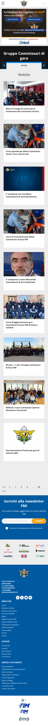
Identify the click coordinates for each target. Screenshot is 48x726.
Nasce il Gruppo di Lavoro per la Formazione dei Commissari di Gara (22, 110)
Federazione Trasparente (10, 625)
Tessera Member (7, 667)
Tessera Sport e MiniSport (10, 675)
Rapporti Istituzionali (9, 619)
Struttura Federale (8, 614)
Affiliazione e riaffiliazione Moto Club (14, 683)
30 (39, 487)
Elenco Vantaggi (7, 680)
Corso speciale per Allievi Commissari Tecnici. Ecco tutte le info (23, 152)
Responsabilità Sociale (9, 622)
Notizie (24, 65)
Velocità (4, 648)
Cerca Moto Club (7, 686)
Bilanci (4, 616)
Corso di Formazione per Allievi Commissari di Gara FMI (20, 238)
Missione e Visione (8, 608)
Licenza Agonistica (8, 678)
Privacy (4, 636)
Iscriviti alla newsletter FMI (24, 503)
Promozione (6, 657)
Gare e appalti (6, 630)
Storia (4, 605)
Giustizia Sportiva (8, 627)
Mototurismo (6, 654)
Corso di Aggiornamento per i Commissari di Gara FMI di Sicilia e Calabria (22, 325)
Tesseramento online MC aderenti (13, 669)
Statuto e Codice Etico (9, 611)
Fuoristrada (6, 646)
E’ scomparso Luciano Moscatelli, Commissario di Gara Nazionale (21, 280)
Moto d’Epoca (6, 651)
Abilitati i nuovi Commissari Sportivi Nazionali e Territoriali (22, 408)
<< (4, 487)
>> (3, 491)
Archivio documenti (8, 689)
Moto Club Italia (7, 672)
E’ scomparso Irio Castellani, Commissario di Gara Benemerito (21, 195)
